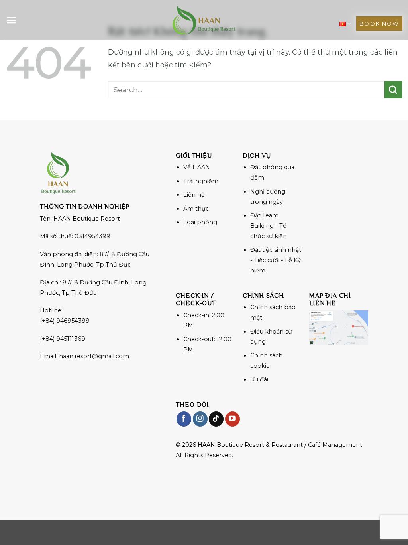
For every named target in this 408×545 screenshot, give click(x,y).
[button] (11, 20)
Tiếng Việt (345, 23)
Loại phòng (200, 222)
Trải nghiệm (200, 181)
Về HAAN (196, 167)
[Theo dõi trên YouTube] (232, 418)
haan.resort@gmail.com (94, 356)
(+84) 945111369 (62, 338)
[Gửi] (393, 90)
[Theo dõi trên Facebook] (184, 418)
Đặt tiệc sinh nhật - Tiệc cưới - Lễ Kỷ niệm (275, 260)
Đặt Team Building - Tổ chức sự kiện (268, 226)
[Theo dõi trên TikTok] (216, 418)
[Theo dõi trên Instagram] (200, 418)
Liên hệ (194, 194)
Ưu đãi (259, 379)
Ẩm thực (196, 208)
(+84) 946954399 (65, 320)
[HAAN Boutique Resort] (204, 20)
